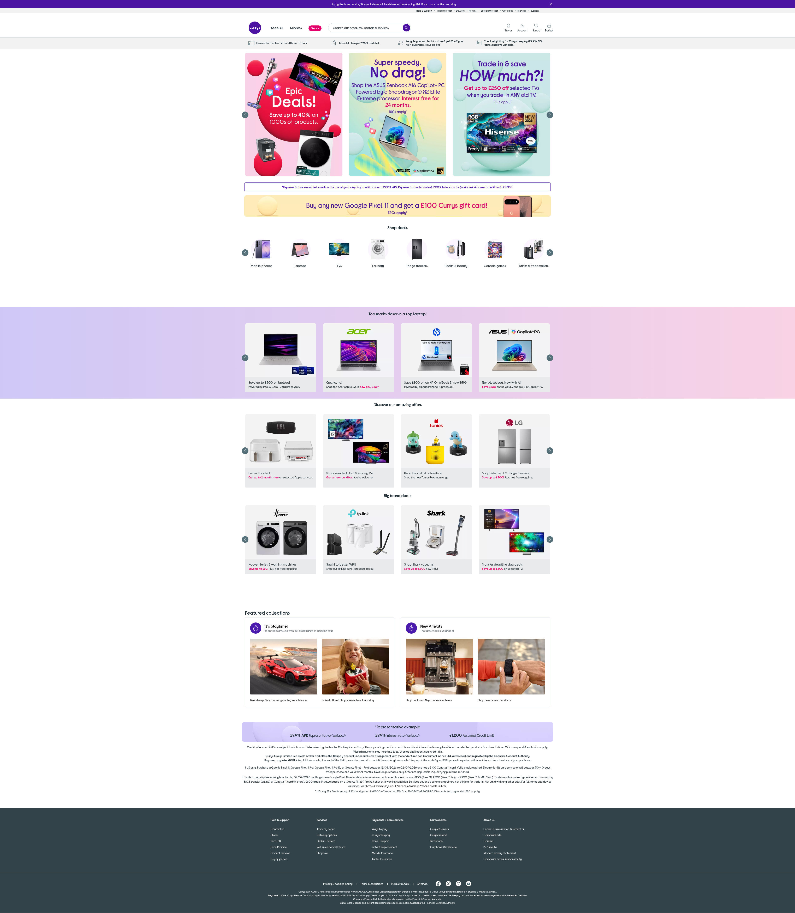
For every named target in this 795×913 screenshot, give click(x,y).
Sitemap (422, 883)
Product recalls (400, 883)
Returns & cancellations (331, 847)
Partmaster (436, 841)
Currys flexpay (381, 835)
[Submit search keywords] (406, 27)
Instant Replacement (384, 847)
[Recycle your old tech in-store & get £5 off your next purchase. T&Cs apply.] (402, 43)
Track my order (444, 10)
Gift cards (507, 10)
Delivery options (327, 835)
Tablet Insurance (382, 859)
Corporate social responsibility (502, 859)
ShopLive (322, 853)
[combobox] (369, 27)
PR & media (490, 847)
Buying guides (279, 859)
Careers (488, 841)
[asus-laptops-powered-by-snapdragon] (397, 114)
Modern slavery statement (499, 853)
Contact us (277, 829)
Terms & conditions (372, 883)
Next (550, 115)
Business (535, 10)
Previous (245, 115)
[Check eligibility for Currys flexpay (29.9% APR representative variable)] (479, 43)
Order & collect (326, 841)
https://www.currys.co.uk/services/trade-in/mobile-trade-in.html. (406, 786)
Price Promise (279, 847)
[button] (277, 30)
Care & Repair (380, 841)
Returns (473, 10)
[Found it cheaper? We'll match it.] (335, 43)
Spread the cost (489, 10)
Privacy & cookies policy (338, 883)
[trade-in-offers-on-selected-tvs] (501, 114)
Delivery (460, 10)
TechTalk (521, 10)
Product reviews (280, 853)
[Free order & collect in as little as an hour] (252, 43)
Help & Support (424, 10)
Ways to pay (379, 829)
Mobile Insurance (382, 853)
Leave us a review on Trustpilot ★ (504, 829)
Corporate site (492, 835)
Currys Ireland (438, 835)
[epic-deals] (293, 114)
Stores (274, 835)
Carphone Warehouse (443, 847)
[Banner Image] (397, 206)
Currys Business (439, 829)
